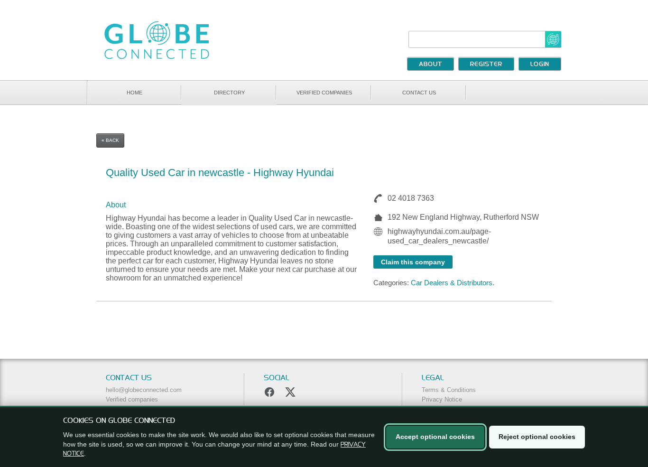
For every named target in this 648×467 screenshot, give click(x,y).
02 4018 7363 (411, 198)
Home (134, 92)
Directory (229, 92)
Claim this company (413, 262)
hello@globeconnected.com (144, 389)
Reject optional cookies (537, 436)
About (430, 64)
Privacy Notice (442, 399)
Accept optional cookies (435, 436)
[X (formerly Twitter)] (290, 392)
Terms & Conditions (449, 389)
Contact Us (419, 92)
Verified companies (324, 92)
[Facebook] (269, 392)
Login (539, 64)
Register (486, 64)
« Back (110, 140)
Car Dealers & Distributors (451, 283)
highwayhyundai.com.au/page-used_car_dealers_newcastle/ (439, 236)
